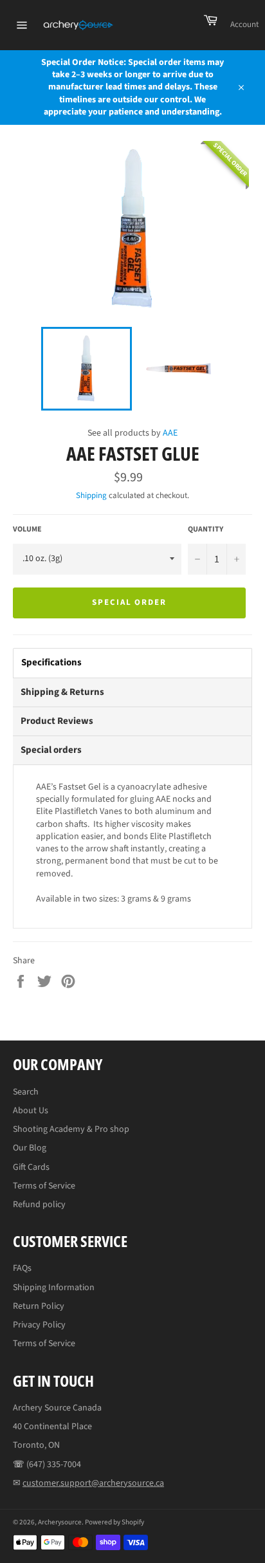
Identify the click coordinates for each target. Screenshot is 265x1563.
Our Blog (29, 1148)
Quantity (205, 529)
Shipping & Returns (62, 692)
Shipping (91, 495)
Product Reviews (57, 721)
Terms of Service (44, 1185)
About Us (30, 1110)
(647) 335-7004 (53, 1464)
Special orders (51, 750)
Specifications (51, 662)
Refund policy (39, 1204)
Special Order (129, 602)
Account (244, 24)
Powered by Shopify (114, 1522)
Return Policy (38, 1306)
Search (26, 1092)
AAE (170, 433)
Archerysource (60, 1522)
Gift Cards (31, 1167)
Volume (27, 529)
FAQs (22, 1268)
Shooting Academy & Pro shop (71, 1129)
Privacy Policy (39, 1324)
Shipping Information (54, 1287)
